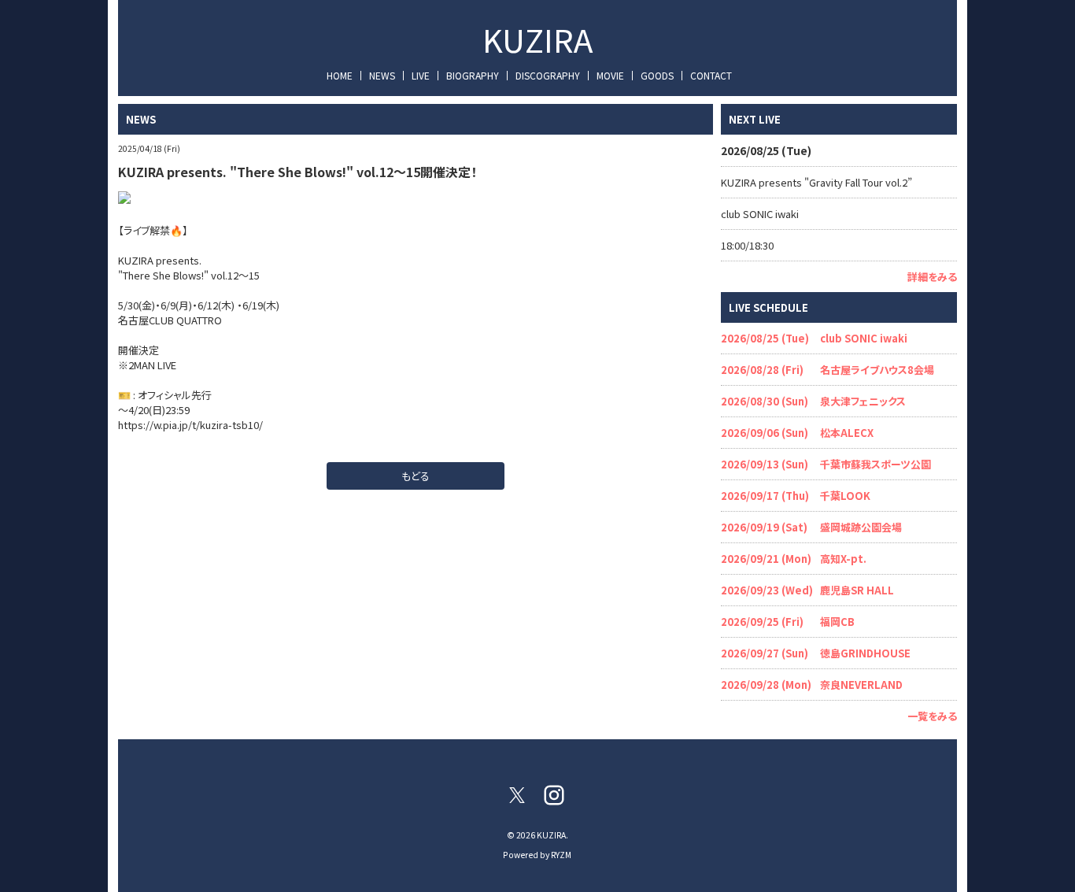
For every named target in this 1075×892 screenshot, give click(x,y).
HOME (340, 75)
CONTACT (711, 75)
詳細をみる (932, 276)
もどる (415, 475)
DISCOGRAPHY (547, 75)
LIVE (421, 75)
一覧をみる (932, 716)
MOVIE (610, 75)
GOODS (657, 75)
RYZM (561, 855)
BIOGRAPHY (472, 75)
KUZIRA (537, 39)
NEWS (382, 75)
